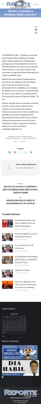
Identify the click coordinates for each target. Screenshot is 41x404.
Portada (29, 136)
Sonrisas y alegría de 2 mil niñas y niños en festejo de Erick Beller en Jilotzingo (25, 285)
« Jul (3, 336)
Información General (20, 136)
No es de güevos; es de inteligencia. (24, 246)
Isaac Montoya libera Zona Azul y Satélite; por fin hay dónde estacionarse (25, 223)
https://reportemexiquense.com (25, 168)
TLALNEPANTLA (22, 141)
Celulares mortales (22, 270)
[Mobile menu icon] (3, 4)
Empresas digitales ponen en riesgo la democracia (26, 235)
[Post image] (7, 223)
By (12, 138)
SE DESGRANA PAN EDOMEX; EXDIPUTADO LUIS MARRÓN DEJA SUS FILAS (26, 260)
